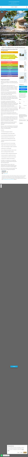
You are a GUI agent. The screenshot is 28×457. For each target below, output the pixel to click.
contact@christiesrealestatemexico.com (14, 4)
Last (23, 101)
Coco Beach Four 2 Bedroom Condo (25, 52)
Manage (21, 452)
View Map (14, 366)
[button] (5, 455)
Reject (18, 452)
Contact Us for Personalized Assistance (14, 1)
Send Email (21, 123)
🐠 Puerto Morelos (9, 68)
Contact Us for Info (9, 52)
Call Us (23, 86)
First (19, 101)
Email (20, 103)
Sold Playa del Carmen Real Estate (8, 179)
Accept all (25, 452)
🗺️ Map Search (9, 74)
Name (20, 99)
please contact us (6, 57)
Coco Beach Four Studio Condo (25, 75)
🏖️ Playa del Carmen (9, 63)
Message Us (23, 89)
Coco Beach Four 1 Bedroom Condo (25, 63)
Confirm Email (25, 105)
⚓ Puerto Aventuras (9, 66)
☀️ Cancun (9, 71)
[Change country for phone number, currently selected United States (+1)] (20, 108)
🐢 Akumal (9, 69)
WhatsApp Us (23, 91)
